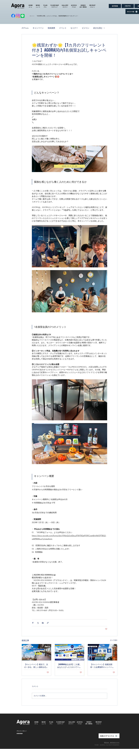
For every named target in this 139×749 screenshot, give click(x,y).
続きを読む (97, 28)
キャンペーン (38, 28)
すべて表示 (113, 640)
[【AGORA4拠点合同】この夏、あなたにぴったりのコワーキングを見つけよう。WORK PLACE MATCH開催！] (69, 652)
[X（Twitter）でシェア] (38, 623)
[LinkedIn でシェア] (43, 623)
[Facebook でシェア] (33, 623)
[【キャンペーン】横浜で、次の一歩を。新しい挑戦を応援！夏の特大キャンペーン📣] (36, 652)
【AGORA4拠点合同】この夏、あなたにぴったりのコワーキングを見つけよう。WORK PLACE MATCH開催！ (69, 665)
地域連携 (51, 28)
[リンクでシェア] (48, 623)
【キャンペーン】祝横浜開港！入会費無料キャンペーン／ (102, 665)
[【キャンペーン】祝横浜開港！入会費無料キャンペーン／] (102, 652)
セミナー (74, 28)
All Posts (25, 28)
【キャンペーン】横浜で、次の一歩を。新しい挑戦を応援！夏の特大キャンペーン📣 (36, 665)
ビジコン (85, 28)
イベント (62, 28)
